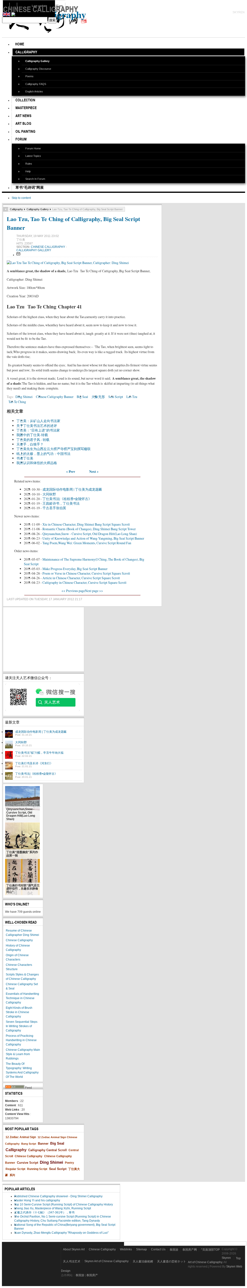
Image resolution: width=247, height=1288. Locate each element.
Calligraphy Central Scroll (47, 1150)
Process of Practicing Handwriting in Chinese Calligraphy (21, 1040)
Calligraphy (16, 209)
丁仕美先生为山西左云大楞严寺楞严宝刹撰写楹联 (53, 448)
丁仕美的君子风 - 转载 (32, 439)
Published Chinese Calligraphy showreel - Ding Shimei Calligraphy (58, 1196)
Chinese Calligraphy (48, 247)
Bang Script (28, 1143)
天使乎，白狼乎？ (29, 444)
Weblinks (126, 1249)
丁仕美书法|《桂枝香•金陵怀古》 (67, 498)
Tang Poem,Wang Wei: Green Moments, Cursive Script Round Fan (86, 543)
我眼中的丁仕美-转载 (32, 434)
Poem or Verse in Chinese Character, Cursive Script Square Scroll (86, 573)
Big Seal (82, 396)
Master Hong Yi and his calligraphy (37, 1200)
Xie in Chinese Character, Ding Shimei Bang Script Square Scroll (86, 524)
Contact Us (158, 1249)
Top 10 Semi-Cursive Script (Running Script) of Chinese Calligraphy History (63, 1204)
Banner (43, 1143)
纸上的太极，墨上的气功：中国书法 (43, 453)
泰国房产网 (189, 1249)
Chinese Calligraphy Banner (55, 396)
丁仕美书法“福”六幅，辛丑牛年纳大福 (39, 752)
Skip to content (21, 198)
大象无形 (98, 396)
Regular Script (15, 1169)
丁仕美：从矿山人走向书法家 (38, 420)
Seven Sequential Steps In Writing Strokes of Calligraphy (21, 1026)
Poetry (69, 1162)
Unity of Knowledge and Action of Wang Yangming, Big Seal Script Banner (93, 538)
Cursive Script (27, 1162)
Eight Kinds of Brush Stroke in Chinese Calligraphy (19, 1012)
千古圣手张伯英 (54, 508)
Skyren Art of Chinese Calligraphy (106, 1261)
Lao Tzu (131, 396)
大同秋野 (49, 494)
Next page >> (94, 590)
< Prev (70, 471)
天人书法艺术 (71, 1261)
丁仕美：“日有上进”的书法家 (38, 430)
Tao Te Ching (17, 401)
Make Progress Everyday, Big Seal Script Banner (75, 568)
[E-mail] (18, 255)
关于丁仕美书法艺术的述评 (36, 425)
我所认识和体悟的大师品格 (36, 462)
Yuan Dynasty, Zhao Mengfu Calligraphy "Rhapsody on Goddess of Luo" (61, 1232)
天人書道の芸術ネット (171, 1261)
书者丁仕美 (24, 458)
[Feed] (14, 1087)
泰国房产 (92, 1275)
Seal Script (115, 396)
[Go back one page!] (5, 209)
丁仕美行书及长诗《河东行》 (34, 763)
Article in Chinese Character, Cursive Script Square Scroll (81, 578)
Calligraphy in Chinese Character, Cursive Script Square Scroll (84, 582)
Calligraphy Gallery (38, 209)
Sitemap (141, 1249)
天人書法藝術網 (143, 1261)
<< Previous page (73, 590)
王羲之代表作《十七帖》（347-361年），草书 (44, 1212)
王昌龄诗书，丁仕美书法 (61, 503)
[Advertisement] (43, 639)
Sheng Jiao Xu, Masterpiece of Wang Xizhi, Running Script (52, 1208)
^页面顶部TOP (210, 1249)
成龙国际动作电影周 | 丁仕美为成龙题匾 (72, 489)
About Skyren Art (74, 1249)
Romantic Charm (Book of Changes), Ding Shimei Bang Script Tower (89, 529)
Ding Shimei (24, 396)
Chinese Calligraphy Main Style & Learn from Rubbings (23, 1054)
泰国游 (174, 1249)
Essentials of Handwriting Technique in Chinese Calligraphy (22, 998)
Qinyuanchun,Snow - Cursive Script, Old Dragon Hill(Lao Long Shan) (89, 533)
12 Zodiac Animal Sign (21, 1137)
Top (238, 1258)
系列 (12, 1175)
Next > (94, 471)
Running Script (37, 1169)
